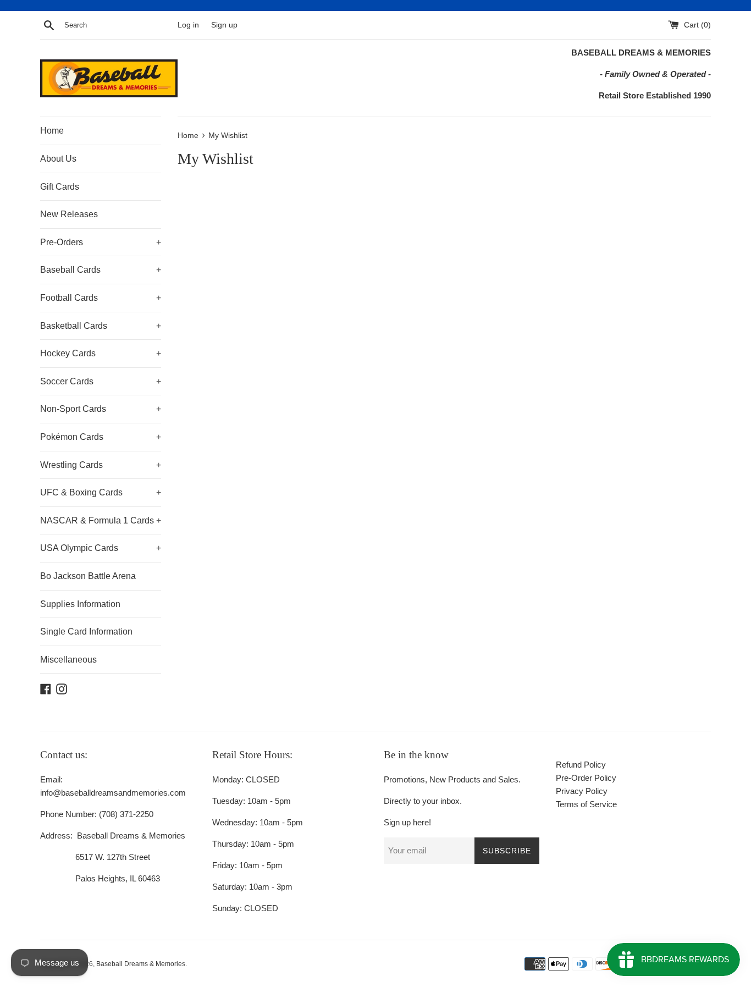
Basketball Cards (100, 325)
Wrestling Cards (100, 465)
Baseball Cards (100, 269)
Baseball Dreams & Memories (140, 964)
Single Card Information (86, 631)
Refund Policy (581, 764)
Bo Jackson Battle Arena (88, 576)
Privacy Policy (582, 791)
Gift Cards (59, 186)
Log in (188, 25)
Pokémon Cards (100, 437)
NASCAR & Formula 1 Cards (100, 520)
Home (52, 130)
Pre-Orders (100, 242)
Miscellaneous (68, 659)
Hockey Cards (100, 353)
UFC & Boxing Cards (100, 492)
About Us (58, 158)
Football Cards (100, 297)
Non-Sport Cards (100, 408)
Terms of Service (586, 804)
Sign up (224, 25)
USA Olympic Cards (100, 548)
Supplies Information (80, 604)
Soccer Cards (100, 381)
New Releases (69, 214)
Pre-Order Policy (586, 777)
